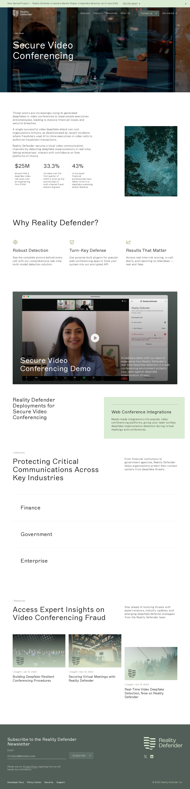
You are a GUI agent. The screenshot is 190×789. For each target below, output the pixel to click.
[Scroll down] (95, 77)
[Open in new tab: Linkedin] (151, 756)
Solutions (85, 13)
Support (61, 782)
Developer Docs (15, 782)
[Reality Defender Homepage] (22, 13)
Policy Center (34, 782)
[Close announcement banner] (186, 4)
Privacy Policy (30, 766)
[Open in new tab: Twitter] (145, 756)
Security (48, 782)
